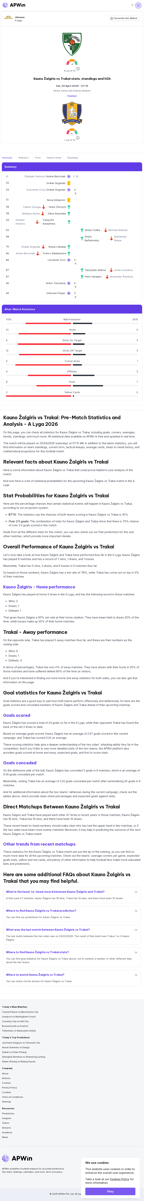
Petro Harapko (93, 276)
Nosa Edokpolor (56, 199)
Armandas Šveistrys (121, 276)
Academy (7, 1132)
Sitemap (6, 1101)
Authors (6, 1078)
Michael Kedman (118, 229)
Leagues (6, 1118)
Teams (5, 1123)
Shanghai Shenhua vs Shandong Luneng (23, 1056)
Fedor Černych (57, 206)
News (5, 1137)
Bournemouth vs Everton (15, 1026)
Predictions (8, 1113)
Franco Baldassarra (54, 253)
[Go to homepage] (14, 5)
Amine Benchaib (55, 176)
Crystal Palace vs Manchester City (20, 1012)
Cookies (6, 1092)
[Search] (132, 5)
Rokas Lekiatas (57, 246)
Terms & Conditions (12, 1097)
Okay (110, 1191)
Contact (6, 1083)
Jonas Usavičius (123, 269)
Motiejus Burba (31, 213)
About (5, 1073)
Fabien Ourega (32, 206)
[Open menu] (138, 5)
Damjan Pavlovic (35, 176)
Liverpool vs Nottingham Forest (19, 1016)
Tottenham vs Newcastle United (19, 1030)
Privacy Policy (9, 1087)
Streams (6, 1127)
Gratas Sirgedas (55, 183)
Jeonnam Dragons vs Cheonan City (21, 1042)
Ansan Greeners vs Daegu (16, 1047)
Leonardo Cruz (36, 189)
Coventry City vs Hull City (15, 1021)
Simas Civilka (92, 229)
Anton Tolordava (55, 283)
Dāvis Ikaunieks (57, 213)
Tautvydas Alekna (95, 269)
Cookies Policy (119, 1179)
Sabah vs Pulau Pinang (14, 1052)
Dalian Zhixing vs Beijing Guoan (18, 1061)
